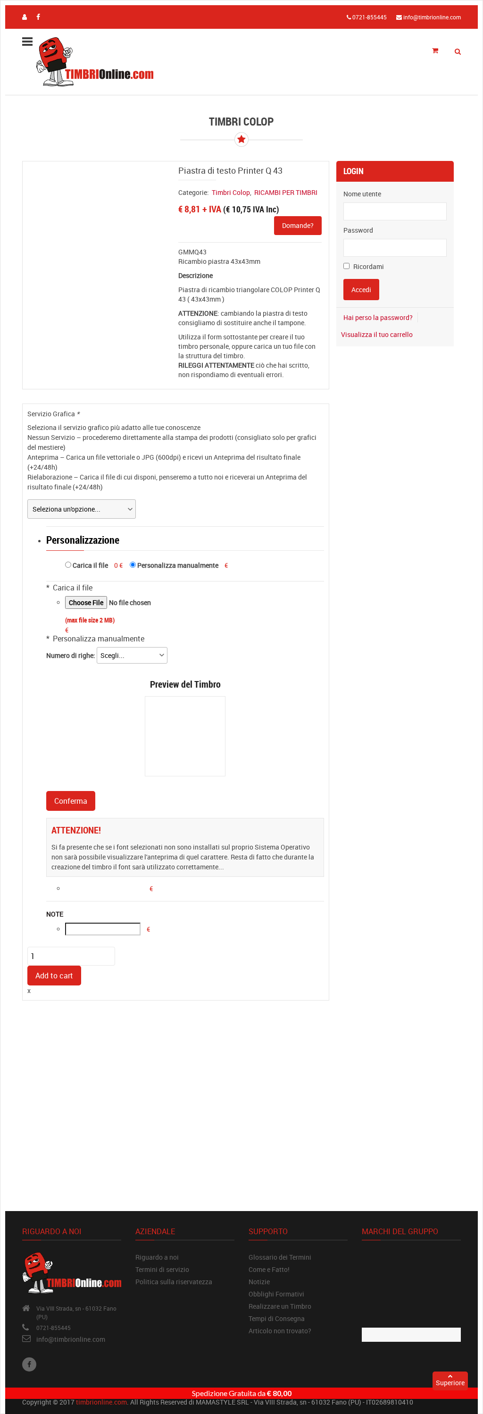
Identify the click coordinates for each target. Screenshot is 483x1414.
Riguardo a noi (157, 1257)
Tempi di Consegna (277, 1318)
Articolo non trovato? (280, 1330)
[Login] (24, 16)
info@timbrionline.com (70, 1339)
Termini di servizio (162, 1269)
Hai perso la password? (378, 317)
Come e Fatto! (269, 1269)
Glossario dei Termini (280, 1257)
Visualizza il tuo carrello (377, 334)
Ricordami (368, 266)
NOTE (54, 913)
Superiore (450, 1382)
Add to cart (54, 975)
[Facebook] (29, 1364)
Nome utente (362, 193)
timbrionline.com (101, 1401)
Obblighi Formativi (276, 1293)
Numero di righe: (71, 655)
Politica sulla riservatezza (173, 1281)
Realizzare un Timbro (280, 1306)
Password (358, 230)
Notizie (259, 1281)
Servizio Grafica (53, 413)
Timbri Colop (231, 192)
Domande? (298, 225)
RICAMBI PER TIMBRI (285, 192)
